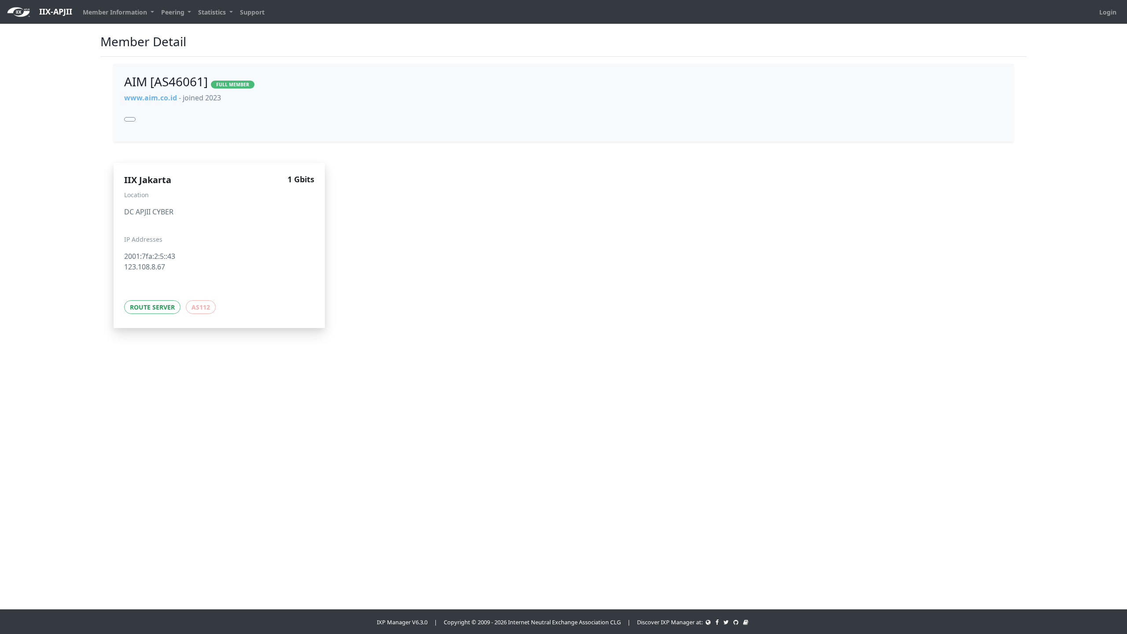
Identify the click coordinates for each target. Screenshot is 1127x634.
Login (1107, 12)
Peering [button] (173, 12)
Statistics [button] (213, 12)
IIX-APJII (54, 11)
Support (252, 12)
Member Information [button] (116, 12)
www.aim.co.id (150, 98)
